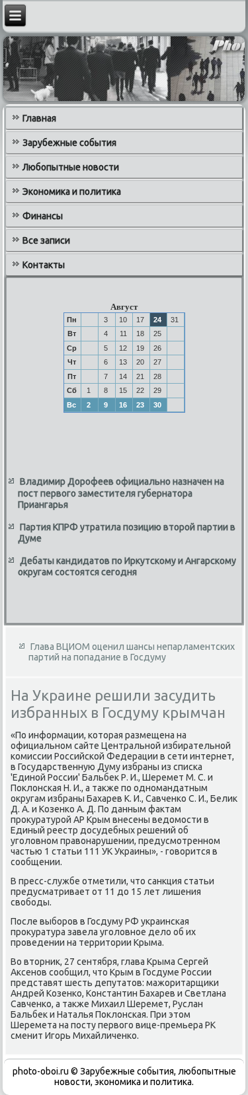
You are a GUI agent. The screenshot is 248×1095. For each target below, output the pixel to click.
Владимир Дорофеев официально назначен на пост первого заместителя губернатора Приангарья (121, 493)
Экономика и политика (71, 191)
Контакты (43, 265)
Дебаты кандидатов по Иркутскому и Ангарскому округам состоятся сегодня (127, 566)
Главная (39, 118)
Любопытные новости (70, 167)
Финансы (42, 216)
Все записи (46, 240)
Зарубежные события (69, 142)
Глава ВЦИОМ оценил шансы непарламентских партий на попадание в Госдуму (131, 651)
